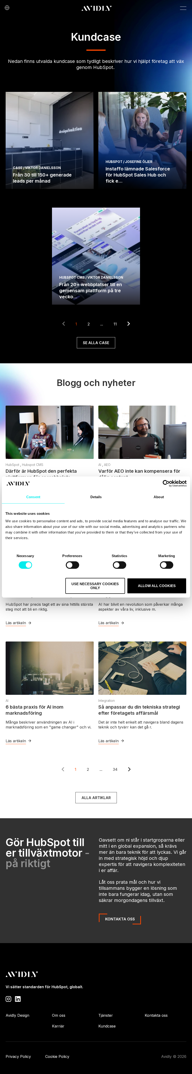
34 (115, 769)
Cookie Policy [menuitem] (57, 1056)
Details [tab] (96, 497)
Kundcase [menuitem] (107, 1026)
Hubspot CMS (32, 465)
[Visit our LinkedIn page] (18, 998)
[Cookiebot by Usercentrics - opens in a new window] (166, 483)
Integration (106, 701)
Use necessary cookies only (95, 586)
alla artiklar (96, 797)
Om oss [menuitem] (58, 1015)
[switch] (72, 565)
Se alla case (96, 342)
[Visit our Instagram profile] (8, 998)
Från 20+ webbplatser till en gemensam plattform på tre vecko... (90, 290)
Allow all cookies (157, 586)
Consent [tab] (33, 497)
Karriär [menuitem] (58, 1026)
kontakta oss (120, 919)
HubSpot (13, 465)
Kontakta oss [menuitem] (156, 1015)
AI (100, 465)
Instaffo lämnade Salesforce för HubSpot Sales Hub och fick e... (138, 175)
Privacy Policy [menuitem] (18, 1056)
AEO (107, 465)
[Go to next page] (128, 324)
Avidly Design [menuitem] (17, 1015)
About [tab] (159, 497)
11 (115, 324)
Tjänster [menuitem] (105, 1015)
